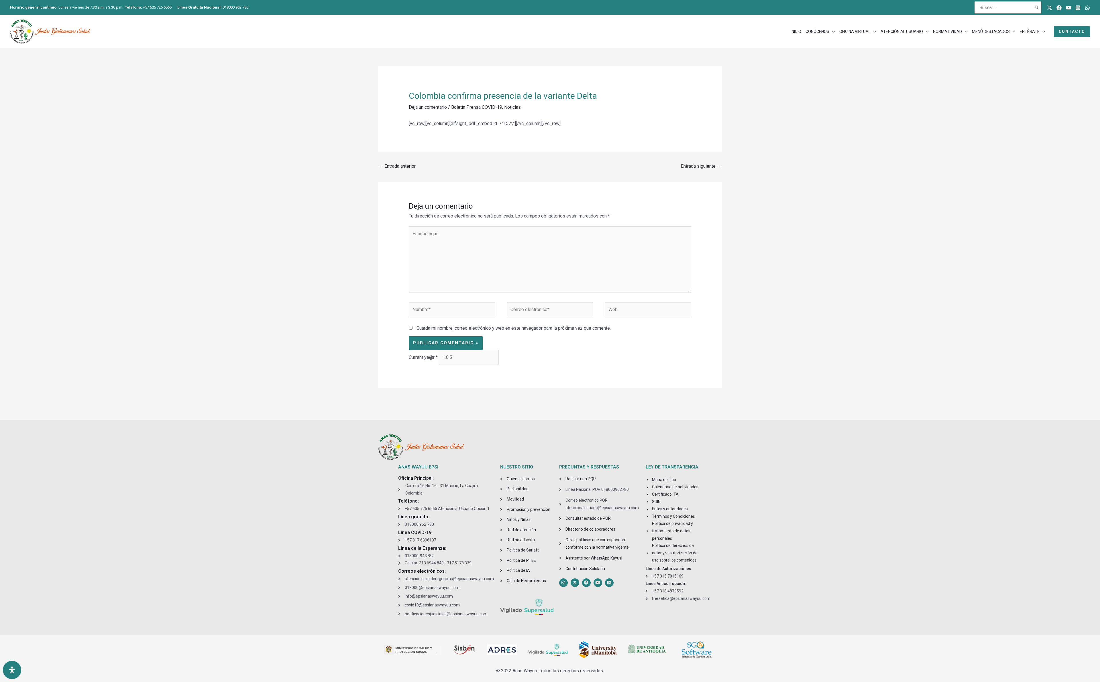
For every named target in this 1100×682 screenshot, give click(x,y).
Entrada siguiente (701, 166)
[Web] (648, 310)
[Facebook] (1059, 7)
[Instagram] (1078, 7)
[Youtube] (1068, 7)
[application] (832, 31)
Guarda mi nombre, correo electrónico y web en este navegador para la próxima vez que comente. (514, 328)
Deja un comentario (428, 107)
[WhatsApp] (1087, 7)
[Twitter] (1049, 7)
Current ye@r (423, 357)
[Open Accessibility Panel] (12, 670)
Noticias (512, 107)
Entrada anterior (397, 166)
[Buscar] (1037, 7)
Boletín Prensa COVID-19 (476, 107)
